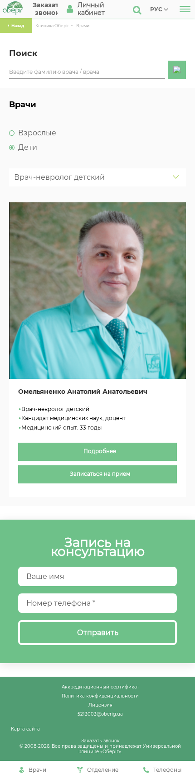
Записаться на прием (100, 474)
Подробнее (99, 451)
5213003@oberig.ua (100, 714)
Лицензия (100, 704)
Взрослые (37, 133)
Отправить (97, 632)
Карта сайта (25, 728)
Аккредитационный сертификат (100, 686)
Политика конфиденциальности (100, 695)
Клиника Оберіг (52, 25)
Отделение (102, 769)
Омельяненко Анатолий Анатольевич (82, 392)
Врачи (82, 25)
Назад (17, 25)
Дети (27, 147)
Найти (177, 70)
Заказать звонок (100, 740)
